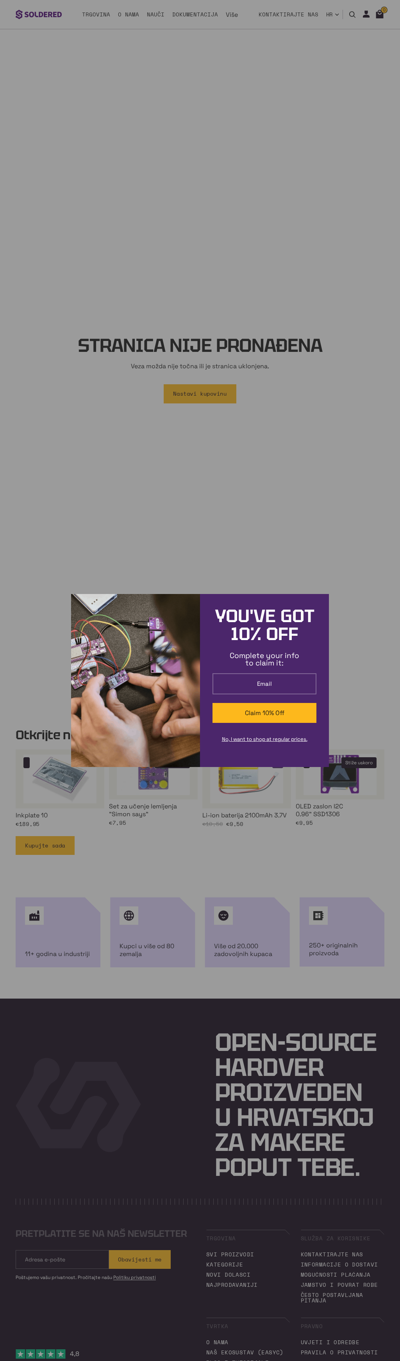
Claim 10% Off (264, 713)
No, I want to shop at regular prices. (264, 739)
